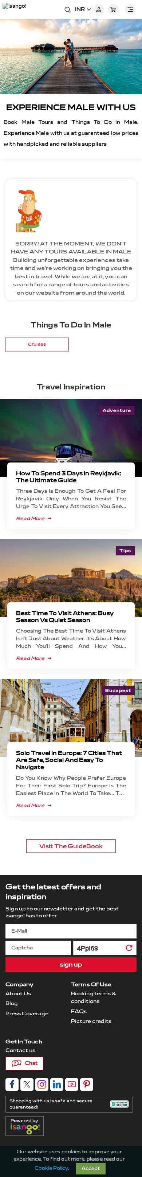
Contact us (20, 1050)
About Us (18, 994)
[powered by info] (27, 1128)
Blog (11, 1003)
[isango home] (16, 9)
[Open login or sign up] (98, 9)
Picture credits (91, 1021)
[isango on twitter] (26, 1084)
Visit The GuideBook (71, 846)
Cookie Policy (51, 1168)
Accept (91, 1169)
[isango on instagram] (41, 1084)
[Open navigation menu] (130, 9)
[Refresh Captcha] (129, 949)
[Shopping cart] (113, 9)
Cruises (37, 344)
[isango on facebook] (12, 1084)
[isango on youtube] (71, 1084)
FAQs (79, 1011)
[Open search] (67, 9)
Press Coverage (26, 1014)
